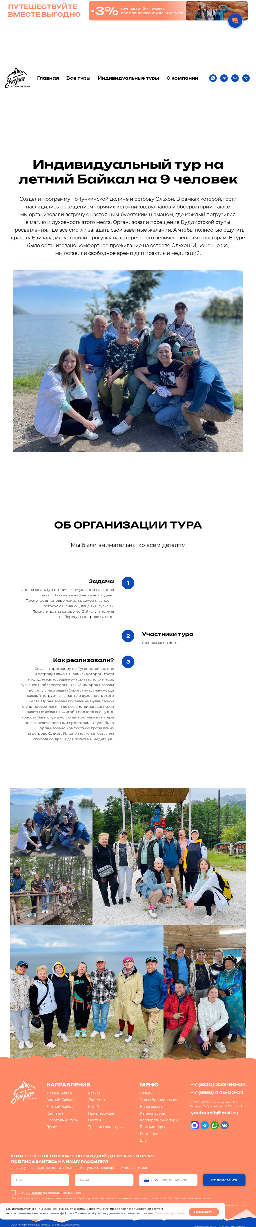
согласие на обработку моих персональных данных (94, 1198)
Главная (48, 78)
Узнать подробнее (170, 1213)
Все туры (78, 78)
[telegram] (224, 78)
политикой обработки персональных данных (182, 1198)
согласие (34, 1193)
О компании (182, 78)
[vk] (235, 78)
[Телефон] (246, 78)
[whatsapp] (213, 78)
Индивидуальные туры (128, 78)
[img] (24, 1092)
